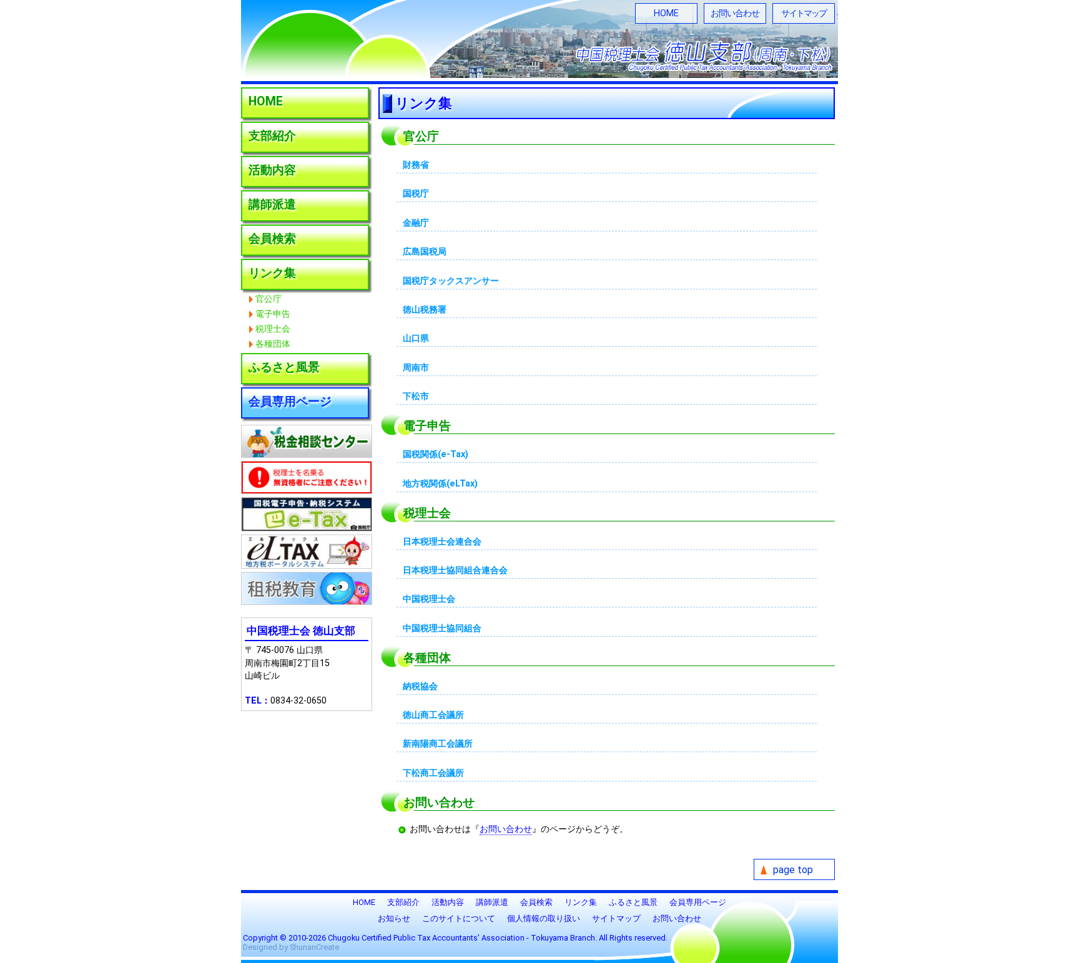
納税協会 (420, 686)
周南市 (416, 367)
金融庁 (416, 223)
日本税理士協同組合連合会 (455, 570)
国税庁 (416, 193)
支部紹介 (272, 135)
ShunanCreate (314, 947)
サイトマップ (803, 13)
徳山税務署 (424, 309)
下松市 (416, 396)
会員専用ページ (290, 401)
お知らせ (394, 918)
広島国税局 (424, 251)
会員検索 (272, 238)
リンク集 (272, 273)
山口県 (416, 338)
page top (793, 870)
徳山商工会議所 (433, 715)
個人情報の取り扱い (543, 918)
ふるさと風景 (284, 367)
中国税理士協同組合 (442, 628)
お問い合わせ (735, 13)
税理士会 (272, 329)
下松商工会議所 (433, 773)
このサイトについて (458, 918)
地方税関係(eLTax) (440, 483)
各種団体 (272, 344)
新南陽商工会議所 (438, 743)
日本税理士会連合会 (442, 541)
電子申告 (272, 314)
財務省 (416, 165)
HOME (666, 13)
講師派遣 (272, 204)
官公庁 (268, 299)
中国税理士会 (429, 599)
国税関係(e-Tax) (435, 454)
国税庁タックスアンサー (451, 281)
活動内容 (272, 170)
